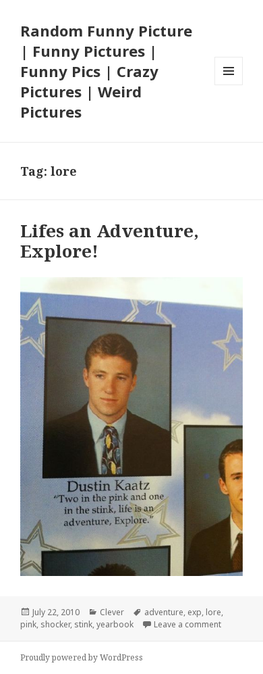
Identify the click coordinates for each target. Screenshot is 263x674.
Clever (112, 612)
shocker (55, 624)
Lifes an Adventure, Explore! (109, 240)
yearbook (115, 624)
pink (28, 624)
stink (83, 624)
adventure (163, 612)
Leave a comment (187, 624)
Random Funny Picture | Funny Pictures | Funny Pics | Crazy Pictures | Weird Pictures (106, 71)
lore (213, 612)
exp (194, 612)
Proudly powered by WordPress (81, 657)
